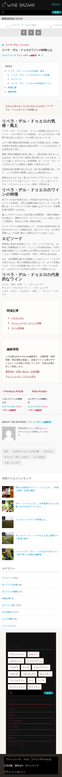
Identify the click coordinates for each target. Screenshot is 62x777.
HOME (11, 709)
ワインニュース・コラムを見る (20, 376)
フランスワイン (17, 654)
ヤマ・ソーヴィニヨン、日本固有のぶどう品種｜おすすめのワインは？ (37, 505)
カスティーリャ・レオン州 (26, 451)
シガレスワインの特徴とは (12, 400)
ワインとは (7, 625)
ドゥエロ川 (39, 456)
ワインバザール (13, 105)
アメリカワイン (17, 680)
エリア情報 (7, 618)
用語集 (11, 738)
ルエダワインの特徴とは (38, 400)
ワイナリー (7, 577)
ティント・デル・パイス (16, 456)
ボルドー (33, 654)
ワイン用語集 (17, 328)
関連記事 (12, 87)
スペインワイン (17, 686)
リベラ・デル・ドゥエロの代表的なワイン (31, 83)
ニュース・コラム (16, 743)
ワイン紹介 (10, 605)
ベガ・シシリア (12, 462)
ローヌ (26, 667)
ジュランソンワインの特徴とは (31, 519)
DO (6, 451)
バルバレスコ (29, 673)
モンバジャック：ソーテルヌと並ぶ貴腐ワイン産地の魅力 (37, 537)
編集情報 (12, 91)
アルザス (14, 667)
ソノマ (41, 680)
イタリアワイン (41, 667)
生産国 (8, 611)
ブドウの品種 (11, 584)
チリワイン (34, 686)
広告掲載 (8, 765)
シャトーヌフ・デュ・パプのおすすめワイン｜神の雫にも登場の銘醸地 (37, 553)
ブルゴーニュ (16, 660)
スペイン (48, 451)
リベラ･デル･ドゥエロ (17, 44)
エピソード (16, 79)
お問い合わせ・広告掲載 (28, 371)
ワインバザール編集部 (27, 55)
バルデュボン (17, 318)
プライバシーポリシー (15, 771)
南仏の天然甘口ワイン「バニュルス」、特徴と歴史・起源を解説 (37, 489)
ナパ (31, 680)
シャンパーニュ (34, 660)
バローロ (14, 673)
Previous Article (12, 391)
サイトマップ (32, 765)
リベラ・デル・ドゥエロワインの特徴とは (27, 50)
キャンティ (45, 673)
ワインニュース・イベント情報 (26, 323)
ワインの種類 (11, 591)
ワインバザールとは (41, 759)
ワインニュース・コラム (18, 759)
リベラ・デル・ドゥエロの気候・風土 (26, 70)
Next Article (40, 391)
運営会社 (9, 371)
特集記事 (6, 598)
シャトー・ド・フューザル (22, 25)
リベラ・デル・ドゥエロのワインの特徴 (30, 74)
